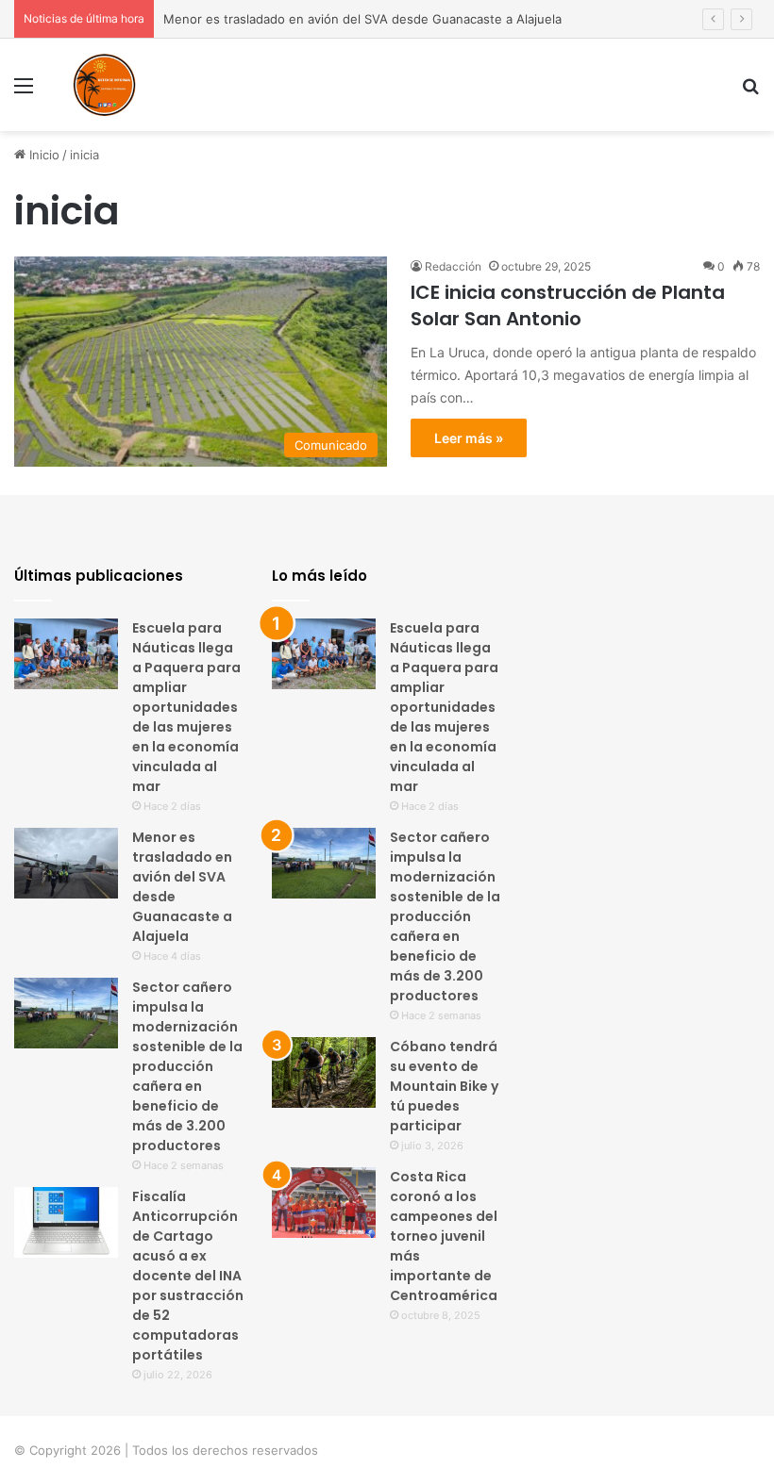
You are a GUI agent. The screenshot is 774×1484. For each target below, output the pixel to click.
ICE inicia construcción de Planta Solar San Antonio (568, 305)
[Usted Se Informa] (104, 85)
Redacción (453, 266)
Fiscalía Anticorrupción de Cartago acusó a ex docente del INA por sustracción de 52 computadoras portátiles (188, 1275)
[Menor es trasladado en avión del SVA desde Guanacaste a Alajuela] (66, 863)
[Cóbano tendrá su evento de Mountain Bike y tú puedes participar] (324, 1072)
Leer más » (468, 438)
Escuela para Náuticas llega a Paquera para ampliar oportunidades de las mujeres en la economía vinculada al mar (186, 707)
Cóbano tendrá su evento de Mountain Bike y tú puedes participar (444, 1086)
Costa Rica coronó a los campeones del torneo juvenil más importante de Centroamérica (443, 1236)
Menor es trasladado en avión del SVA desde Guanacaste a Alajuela (362, 18)
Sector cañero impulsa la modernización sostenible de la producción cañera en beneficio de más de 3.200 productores (187, 1066)
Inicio (42, 154)
